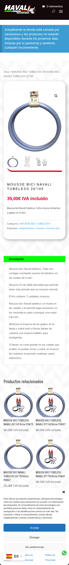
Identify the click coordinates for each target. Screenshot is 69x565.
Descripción (16, 258)
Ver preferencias (34, 547)
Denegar (34, 537)
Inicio (6, 72)
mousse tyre (53, 228)
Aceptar (34, 527)
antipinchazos (26, 228)
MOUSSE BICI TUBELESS (26, 72)
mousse (40, 228)
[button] (63, 492)
